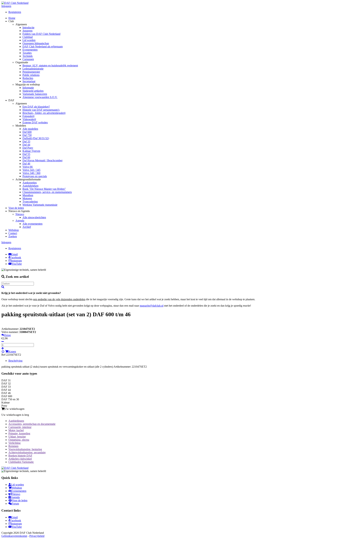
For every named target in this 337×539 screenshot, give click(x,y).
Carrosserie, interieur (19, 427)
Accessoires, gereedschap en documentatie (31, 423)
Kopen (12, 351)
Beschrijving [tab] (15, 360)
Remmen (13, 446)
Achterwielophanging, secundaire (27, 452)
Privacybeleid (36, 535)
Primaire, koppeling (19, 433)
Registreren (14, 12)
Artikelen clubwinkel (20, 458)
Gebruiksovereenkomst (14, 535)
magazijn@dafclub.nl (151, 305)
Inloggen (6, 6)
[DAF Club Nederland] (14, 2)
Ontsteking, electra (18, 439)
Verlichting (14, 442)
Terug (7, 335)
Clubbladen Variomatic (21, 461)
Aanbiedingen (16, 420)
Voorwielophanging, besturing (25, 449)
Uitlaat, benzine (17, 436)
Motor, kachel (16, 430)
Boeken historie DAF (20, 455)
